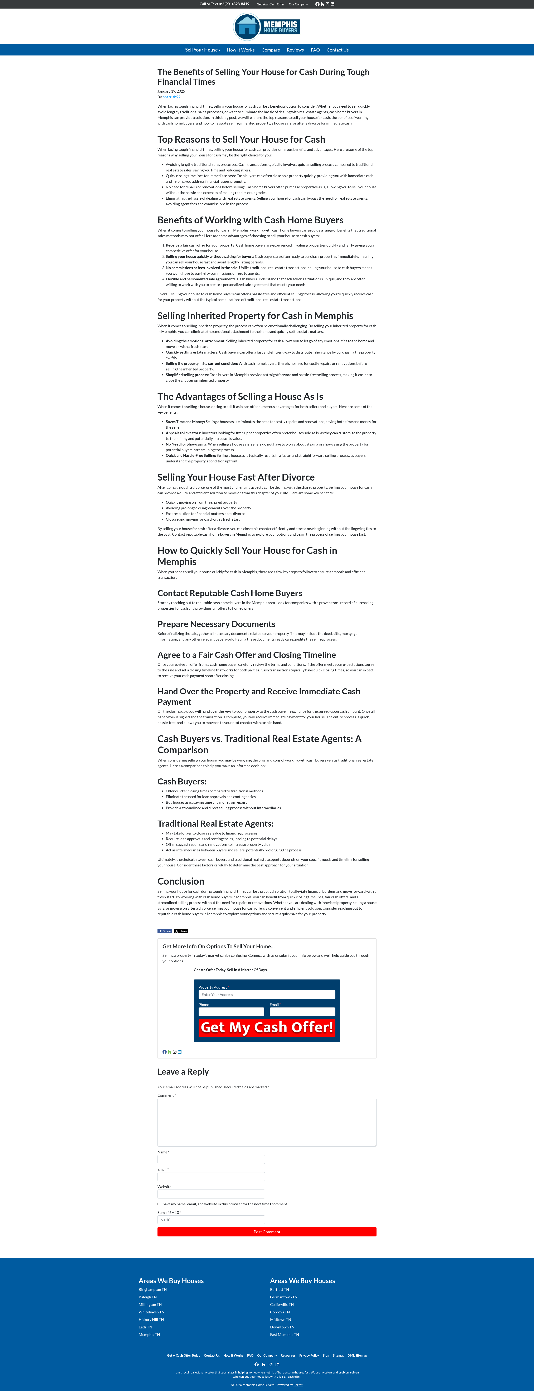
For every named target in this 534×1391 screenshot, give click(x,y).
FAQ (315, 50)
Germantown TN (284, 1297)
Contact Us (338, 50)
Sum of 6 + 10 (169, 1212)
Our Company (298, 4)
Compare (271, 50)
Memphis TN (149, 1334)
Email (275, 1004)
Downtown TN (282, 1327)
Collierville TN (282, 1304)
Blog (326, 1355)
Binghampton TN (153, 1289)
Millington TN (150, 1304)
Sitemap (338, 1355)
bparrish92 (171, 96)
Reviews (295, 50)
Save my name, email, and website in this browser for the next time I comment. (225, 1204)
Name (163, 1152)
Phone (204, 1004)
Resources (288, 1355)
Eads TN (145, 1327)
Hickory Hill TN (151, 1319)
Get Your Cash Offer (271, 4)
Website (164, 1186)
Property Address (214, 987)
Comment (166, 1095)
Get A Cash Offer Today (183, 1355)
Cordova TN (280, 1312)
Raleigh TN (148, 1297)
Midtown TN (280, 1319)
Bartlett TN (279, 1289)
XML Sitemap (357, 1355)
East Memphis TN (284, 1334)
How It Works (241, 50)
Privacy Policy (309, 1355)
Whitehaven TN (152, 1312)
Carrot (298, 1385)
